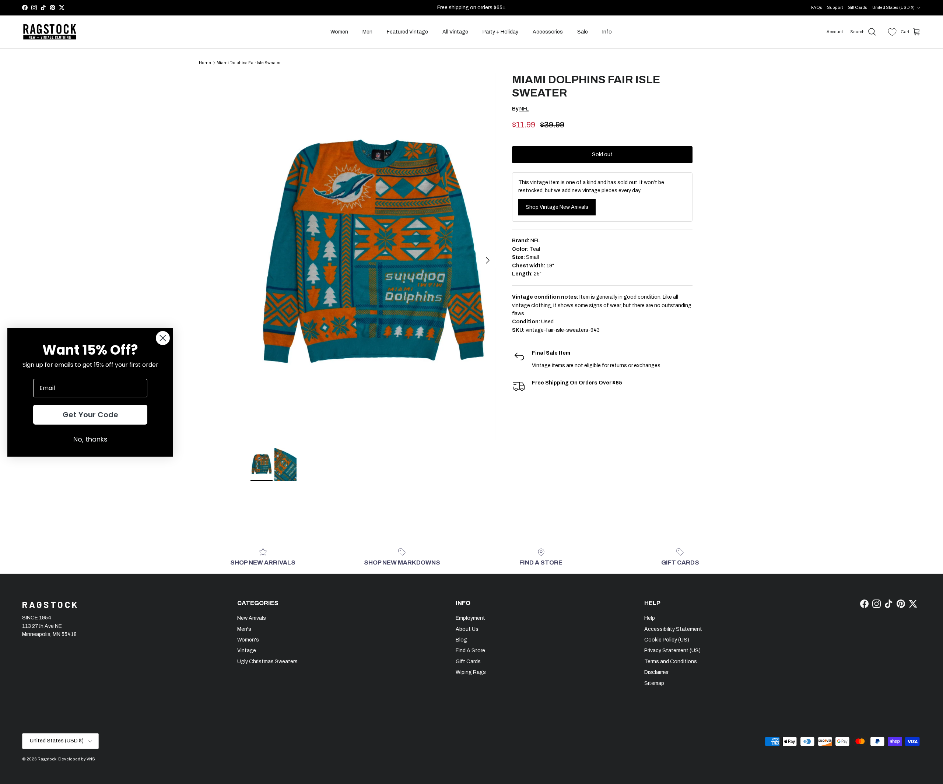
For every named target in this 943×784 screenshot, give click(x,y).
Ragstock (47, 759)
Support (835, 7)
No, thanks (90, 439)
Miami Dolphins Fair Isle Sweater (249, 62)
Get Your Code (90, 414)
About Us (467, 629)
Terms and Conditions (670, 661)
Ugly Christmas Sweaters (267, 661)
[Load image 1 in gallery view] (373, 256)
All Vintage (455, 32)
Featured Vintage (407, 32)
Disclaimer (656, 672)
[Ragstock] (49, 32)
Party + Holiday (500, 32)
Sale (582, 32)
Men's (244, 629)
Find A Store (470, 650)
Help (649, 618)
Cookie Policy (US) (666, 640)
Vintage (246, 650)
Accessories (548, 32)
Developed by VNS (76, 759)
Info (607, 32)
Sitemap (654, 683)
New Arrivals (251, 618)
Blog (461, 640)
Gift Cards (857, 7)
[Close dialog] (162, 338)
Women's (248, 640)
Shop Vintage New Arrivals (557, 207)
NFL (524, 109)
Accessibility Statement (673, 629)
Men (367, 32)
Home (205, 62)
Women (339, 32)
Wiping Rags (471, 672)
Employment (470, 618)
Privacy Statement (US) (672, 650)
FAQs (816, 7)
